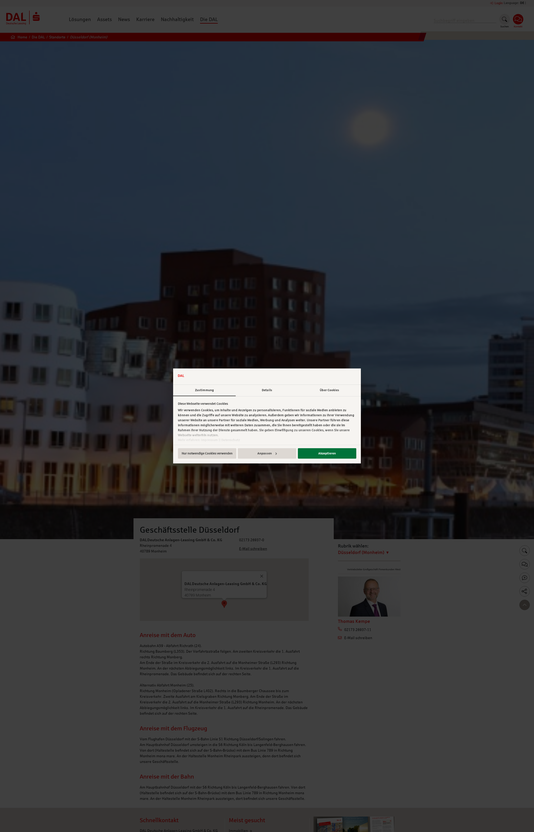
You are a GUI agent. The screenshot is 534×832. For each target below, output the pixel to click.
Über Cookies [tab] (329, 390)
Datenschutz (230, 440)
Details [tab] (267, 390)
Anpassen (264, 453)
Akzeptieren (327, 453)
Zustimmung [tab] (204, 390)
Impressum (209, 440)
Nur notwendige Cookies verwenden (207, 453)
